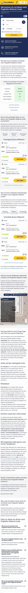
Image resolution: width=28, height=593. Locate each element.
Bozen (7, 294)
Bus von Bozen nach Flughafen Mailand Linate (12, 268)
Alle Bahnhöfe (14, 110)
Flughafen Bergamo (11, 461)
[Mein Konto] (16, 2)
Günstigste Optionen (14, 105)
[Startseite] (7, 2)
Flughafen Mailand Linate (20, 294)
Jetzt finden (20, 159)
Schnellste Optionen (14, 107)
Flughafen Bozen (11, 457)
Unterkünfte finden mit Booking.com (12, 31)
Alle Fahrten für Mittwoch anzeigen (14, 185)
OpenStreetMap (20, 324)
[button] (26, 320)
